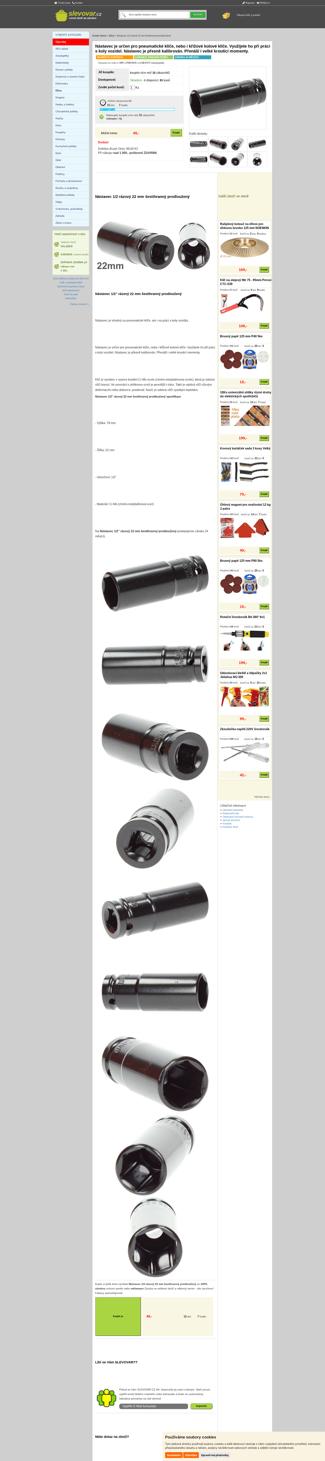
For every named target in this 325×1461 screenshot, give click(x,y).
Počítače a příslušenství (68, 181)
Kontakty (227, 823)
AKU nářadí (61, 48)
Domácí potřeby (64, 69)
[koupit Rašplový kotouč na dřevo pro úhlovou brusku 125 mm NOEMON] (245, 247)
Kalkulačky (70, 298)
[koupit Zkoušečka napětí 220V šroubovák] (245, 752)
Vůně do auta (71, 294)
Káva (58, 125)
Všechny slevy (261, 797)
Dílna (111, 35)
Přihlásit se (264, 3)
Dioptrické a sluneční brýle (69, 76)
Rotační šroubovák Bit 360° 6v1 (242, 617)
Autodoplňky (62, 55)
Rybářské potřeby (65, 195)
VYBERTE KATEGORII (68, 34)
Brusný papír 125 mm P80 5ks (241, 560)
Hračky (59, 118)
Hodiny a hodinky (64, 104)
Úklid (58, 160)
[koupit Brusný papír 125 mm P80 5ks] (245, 584)
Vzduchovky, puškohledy (69, 209)
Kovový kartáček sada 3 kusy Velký (245, 448)
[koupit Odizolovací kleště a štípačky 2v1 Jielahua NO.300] (245, 696)
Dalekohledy (62, 62)
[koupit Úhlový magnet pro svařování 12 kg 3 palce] (245, 528)
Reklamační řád (231, 813)
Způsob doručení (231, 820)
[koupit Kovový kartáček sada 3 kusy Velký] (245, 472)
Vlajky (58, 202)
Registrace (250, 3)
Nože (58, 153)
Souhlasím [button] (174, 1455)
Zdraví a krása (63, 222)
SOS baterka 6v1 (71, 290)
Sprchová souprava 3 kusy (70, 286)
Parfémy (60, 174)
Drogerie (60, 97)
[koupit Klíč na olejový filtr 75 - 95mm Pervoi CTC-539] (245, 303)
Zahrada (59, 215)
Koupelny (60, 132)
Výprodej (60, 41)
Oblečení (60, 167)
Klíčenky (60, 139)
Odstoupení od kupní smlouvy (238, 817)
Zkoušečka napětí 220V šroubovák (245, 729)
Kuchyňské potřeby (66, 146)
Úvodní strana (63, 3)
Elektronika (61, 83)
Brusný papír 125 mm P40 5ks (241, 336)
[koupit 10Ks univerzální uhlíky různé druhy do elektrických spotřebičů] (245, 415)
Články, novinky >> (79, 304)
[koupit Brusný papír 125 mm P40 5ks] (245, 359)
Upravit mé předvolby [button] (215, 1455)
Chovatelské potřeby (66, 111)
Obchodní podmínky (233, 810)
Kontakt (78, 3)
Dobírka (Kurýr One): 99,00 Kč (118, 148)
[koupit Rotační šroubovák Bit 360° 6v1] (245, 640)
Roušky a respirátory (66, 188)
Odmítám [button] (191, 1455)
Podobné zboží (230, 827)
